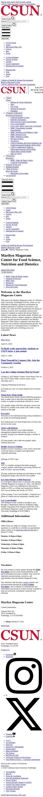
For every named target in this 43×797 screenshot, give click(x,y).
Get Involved (11, 176)
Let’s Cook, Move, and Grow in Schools (26, 126)
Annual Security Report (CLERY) (19, 782)
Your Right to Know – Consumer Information (23, 760)
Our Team (14, 107)
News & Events (12, 169)
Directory (9, 745)
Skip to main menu (8, 2)
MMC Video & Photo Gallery (22, 160)
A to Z (8, 740)
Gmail (8, 45)
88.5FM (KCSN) (12, 755)
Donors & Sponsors (18, 109)
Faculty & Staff (11, 60)
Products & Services (13, 165)
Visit (7, 72)
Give (7, 76)
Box (7, 51)
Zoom (8, 53)
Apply (8, 74)
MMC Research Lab (18, 135)
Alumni (8, 62)
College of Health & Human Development (17, 80)
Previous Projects (17, 139)
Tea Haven (15, 141)
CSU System (11, 791)
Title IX (9, 774)
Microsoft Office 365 (14, 47)
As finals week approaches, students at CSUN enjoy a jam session (19, 349)
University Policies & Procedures (18, 757)
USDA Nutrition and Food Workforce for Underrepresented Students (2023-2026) (26, 144)
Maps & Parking (12, 751)
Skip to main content (23, 2)
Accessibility (10, 743)
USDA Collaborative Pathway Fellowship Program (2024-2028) (23, 148)
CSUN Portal (11, 43)
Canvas (8, 49)
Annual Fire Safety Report (16, 785)
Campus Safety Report (14, 787)
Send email (5, 626)
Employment (10, 749)
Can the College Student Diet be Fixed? (20, 372)
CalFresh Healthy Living (20, 118)
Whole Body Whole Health (21, 152)
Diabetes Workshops (18, 120)
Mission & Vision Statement (21, 102)
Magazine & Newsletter (19, 173)
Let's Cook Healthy (18, 124)
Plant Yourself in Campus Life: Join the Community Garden (20, 361)
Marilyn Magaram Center (10, 82)
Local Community (12, 64)
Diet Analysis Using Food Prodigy (24, 122)
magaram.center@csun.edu (26, 530)
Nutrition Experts (12, 167)
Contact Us (5, 650)
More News (5, 340)
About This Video (8, 270)
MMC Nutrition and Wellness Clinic (24, 132)
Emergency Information (15, 747)
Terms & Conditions (13, 776)
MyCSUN (5, 39)
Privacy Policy (11, 780)
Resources (10, 156)
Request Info (10, 70)
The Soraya (10, 753)
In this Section (7, 272)
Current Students (12, 57)
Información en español (14, 66)
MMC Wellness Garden (19, 137)
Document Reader (12, 789)
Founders (14, 111)
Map (12, 104)
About (9, 98)
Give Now (5, 766)
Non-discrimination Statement (17, 778)
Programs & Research (14, 113)
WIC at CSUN (16, 154)
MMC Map (10, 281)
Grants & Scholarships (19, 162)
